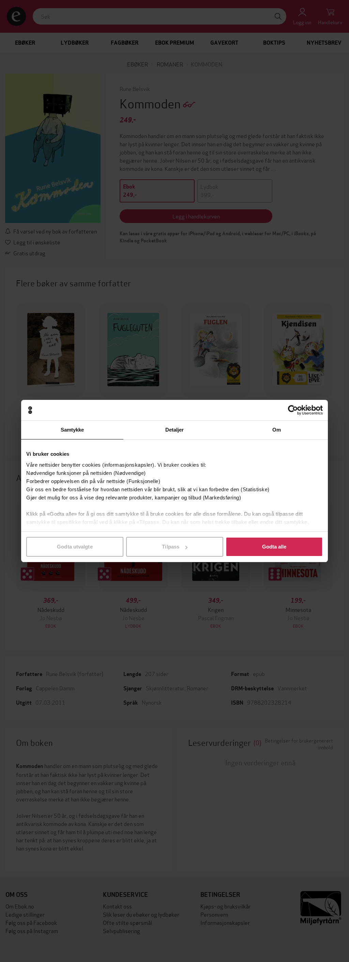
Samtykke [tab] (72, 430)
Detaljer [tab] (174, 430)
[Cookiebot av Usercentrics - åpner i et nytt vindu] (293, 410)
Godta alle (274, 547)
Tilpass (170, 547)
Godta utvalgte (74, 547)
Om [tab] (276, 430)
